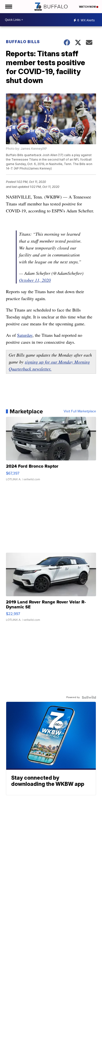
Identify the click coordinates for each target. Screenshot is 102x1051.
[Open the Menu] (8, 6)
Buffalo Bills (23, 41)
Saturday (24, 335)
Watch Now (87, 6)
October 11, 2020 (35, 280)
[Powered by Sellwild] (89, 697)
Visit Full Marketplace (80, 411)
